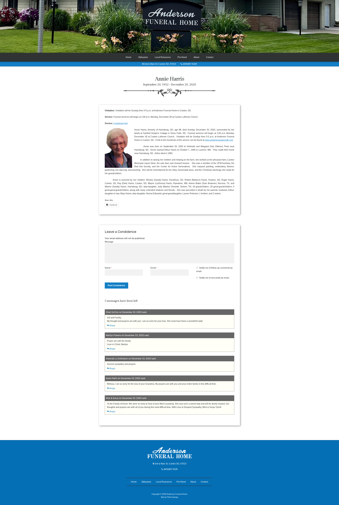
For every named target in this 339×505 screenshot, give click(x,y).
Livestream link (120, 123)
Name (108, 268)
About (196, 57)
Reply (112, 325)
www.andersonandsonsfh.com (219, 140)
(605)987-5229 (189, 64)
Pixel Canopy (172, 497)
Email (153, 268)
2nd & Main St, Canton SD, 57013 (160, 64)
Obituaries (143, 57)
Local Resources (163, 57)
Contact (209, 57)
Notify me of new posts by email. (214, 278)
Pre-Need (182, 57)
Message (109, 242)
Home (128, 57)
